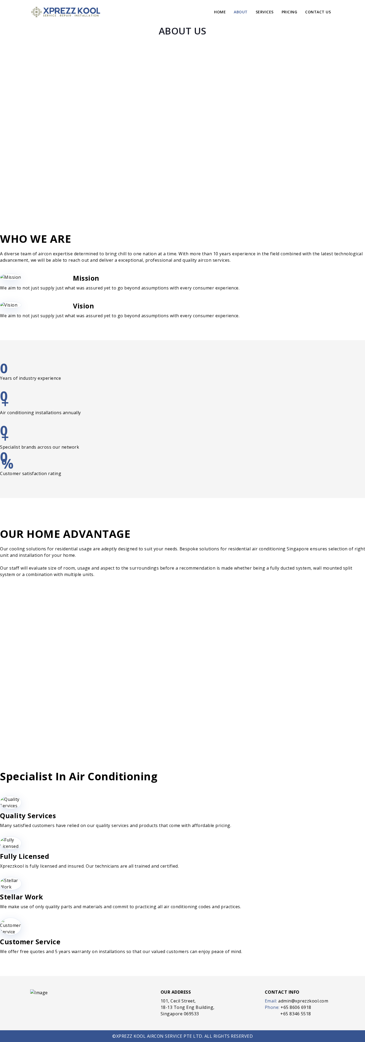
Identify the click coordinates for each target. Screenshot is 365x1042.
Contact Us (318, 11)
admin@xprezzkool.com (303, 1001)
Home (220, 11)
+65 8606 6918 (296, 1007)
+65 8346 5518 (295, 1014)
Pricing (289, 11)
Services (265, 11)
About (241, 11)
